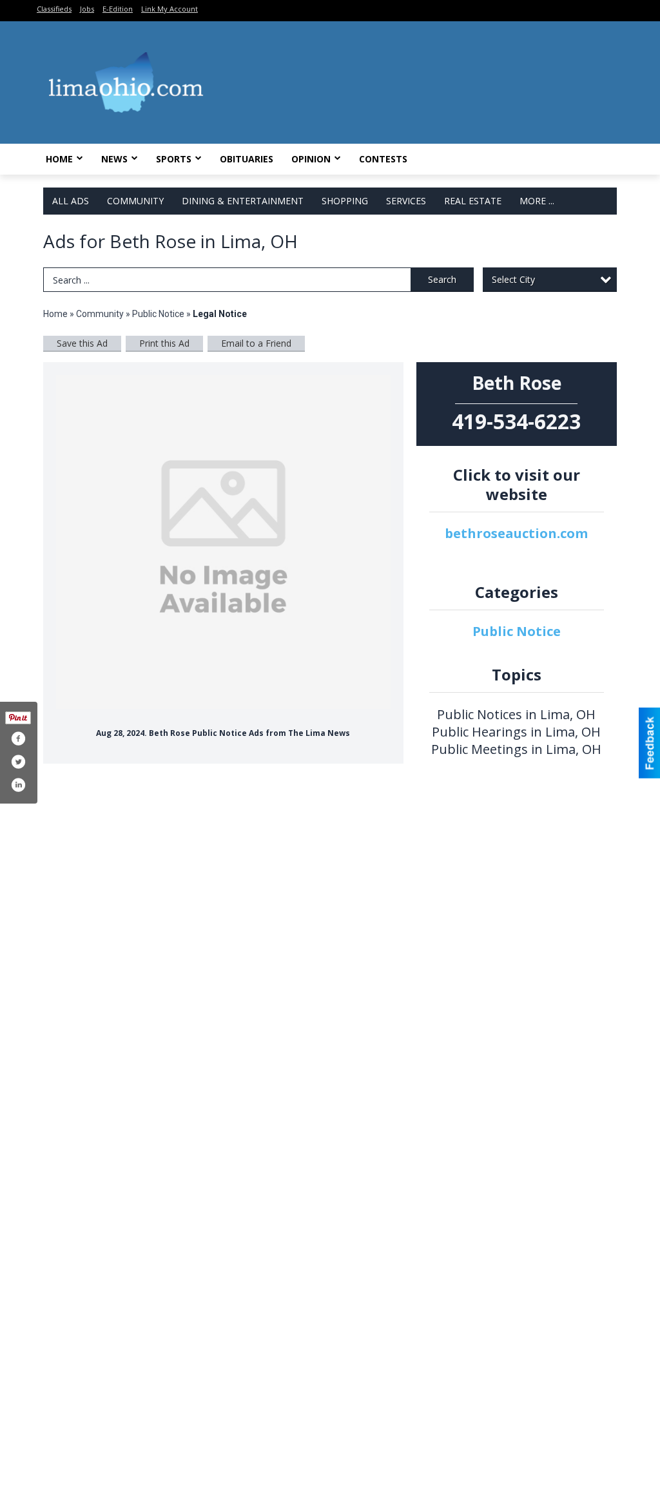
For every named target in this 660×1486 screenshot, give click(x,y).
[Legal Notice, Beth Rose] (223, 542)
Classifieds (54, 9)
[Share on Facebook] (18, 738)
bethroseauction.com (516, 533)
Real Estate (472, 201)
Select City (513, 279)
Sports (173, 159)
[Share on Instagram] (18, 785)
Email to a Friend (256, 343)
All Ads (70, 201)
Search (442, 279)
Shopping (345, 201)
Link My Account (169, 9)
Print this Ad (164, 343)
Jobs (87, 9)
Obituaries (246, 159)
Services (406, 201)
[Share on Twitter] (18, 762)
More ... (536, 201)
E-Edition (117, 9)
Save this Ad (82, 343)
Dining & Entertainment (243, 201)
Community (135, 201)
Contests (383, 159)
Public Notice (158, 314)
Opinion (311, 159)
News (114, 159)
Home (59, 159)
